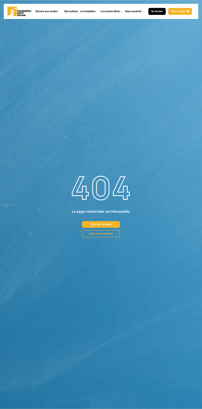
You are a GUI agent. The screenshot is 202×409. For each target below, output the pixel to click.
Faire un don (178, 11)
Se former (157, 11)
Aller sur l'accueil (101, 224)
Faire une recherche (101, 233)
